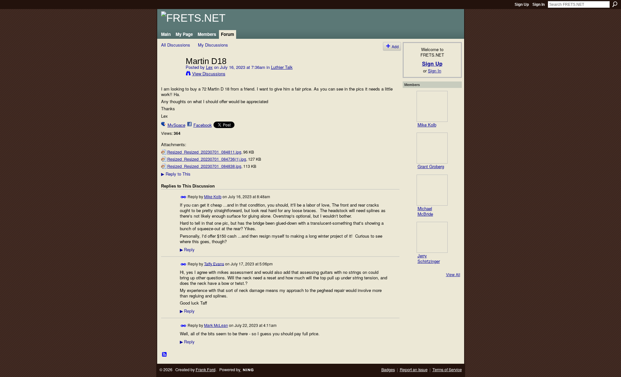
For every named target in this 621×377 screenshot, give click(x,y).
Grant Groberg (431, 166)
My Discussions (213, 45)
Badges (388, 369)
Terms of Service (447, 369)
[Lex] (171, 74)
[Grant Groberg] (432, 148)
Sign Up (522, 4)
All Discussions (175, 45)
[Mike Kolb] (432, 106)
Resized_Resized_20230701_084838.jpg (204, 166)
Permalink (183, 197)
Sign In (538, 4)
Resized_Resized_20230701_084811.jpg (204, 152)
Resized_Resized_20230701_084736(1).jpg (206, 159)
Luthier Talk (282, 67)
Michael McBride (425, 211)
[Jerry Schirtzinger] (432, 237)
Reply (187, 250)
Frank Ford (205, 369)
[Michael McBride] (432, 190)
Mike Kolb (213, 196)
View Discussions (208, 73)
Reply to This (176, 174)
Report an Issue (414, 369)
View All (453, 274)
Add (395, 46)
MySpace (176, 125)
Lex (209, 67)
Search (614, 4)
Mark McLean (216, 325)
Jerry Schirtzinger (429, 258)
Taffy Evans (214, 263)
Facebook (202, 125)
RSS (165, 355)
